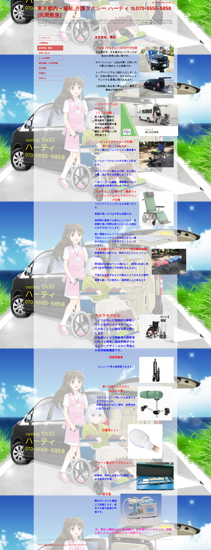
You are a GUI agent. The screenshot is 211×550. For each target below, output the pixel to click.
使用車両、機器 (45, 48)
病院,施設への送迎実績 (48, 63)
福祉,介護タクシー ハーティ (55, 545)
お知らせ (42, 78)
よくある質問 (44, 58)
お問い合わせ (44, 53)
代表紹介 (42, 73)
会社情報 (42, 68)
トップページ (44, 38)
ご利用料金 (44, 43)
